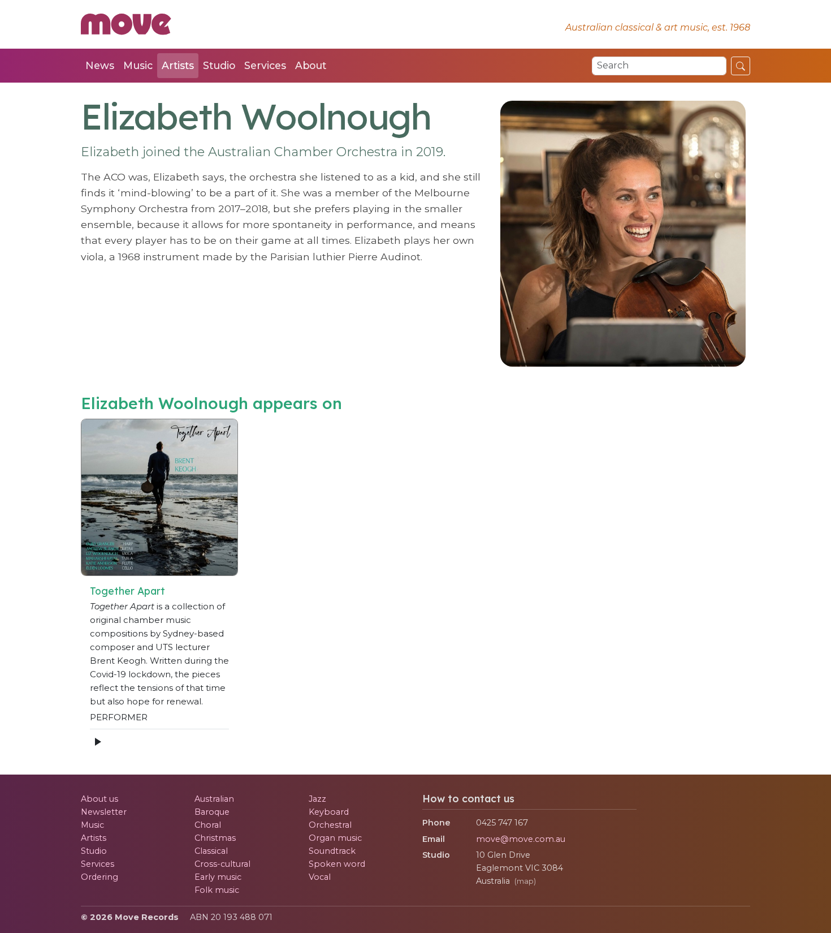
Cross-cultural (222, 864)
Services (265, 65)
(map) (525, 881)
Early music (217, 877)
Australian (214, 799)
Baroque (212, 812)
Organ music (335, 838)
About (310, 65)
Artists (178, 65)
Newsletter (104, 812)
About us (99, 799)
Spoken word (337, 864)
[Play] (97, 741)
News (99, 65)
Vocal (320, 877)
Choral (207, 825)
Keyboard (329, 812)
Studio (219, 65)
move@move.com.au (520, 839)
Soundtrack (332, 851)
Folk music (216, 890)
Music (138, 65)
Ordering (99, 877)
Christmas (215, 838)
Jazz (317, 799)
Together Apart (127, 590)
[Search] (740, 66)
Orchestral (330, 825)
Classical (211, 851)
